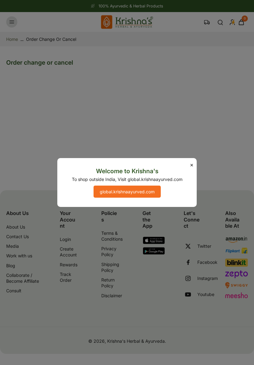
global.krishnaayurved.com (127, 191)
